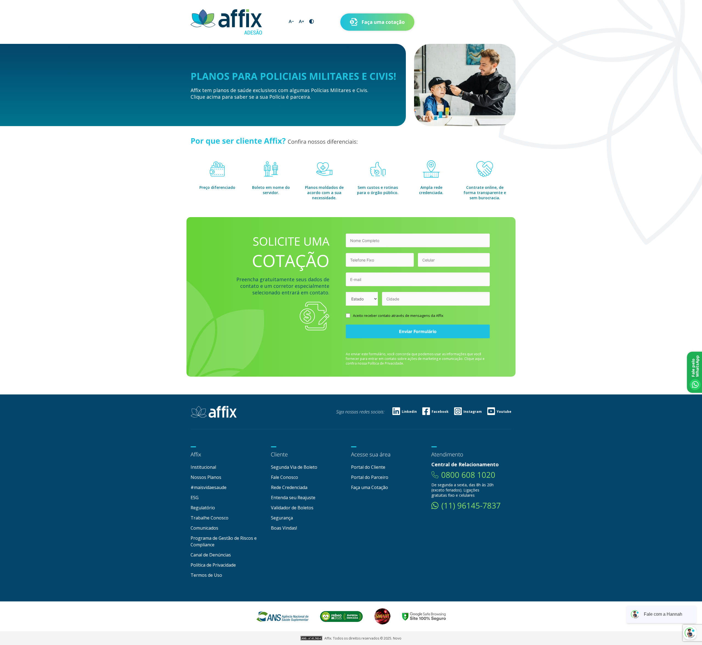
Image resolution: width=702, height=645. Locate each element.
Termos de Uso (206, 575)
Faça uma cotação (383, 22)
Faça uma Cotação (369, 487)
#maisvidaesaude (209, 487)
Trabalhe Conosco (209, 518)
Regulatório (203, 508)
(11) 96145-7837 (471, 506)
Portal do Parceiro (369, 477)
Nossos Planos (206, 477)
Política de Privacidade (213, 565)
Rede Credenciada (289, 487)
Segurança (282, 518)
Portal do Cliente (368, 467)
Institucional (203, 467)
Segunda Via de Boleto (294, 467)
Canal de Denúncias (211, 555)
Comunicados (204, 528)
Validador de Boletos (292, 508)
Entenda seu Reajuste (293, 498)
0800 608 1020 (468, 475)
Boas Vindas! (284, 528)
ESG (195, 498)
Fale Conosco (284, 477)
